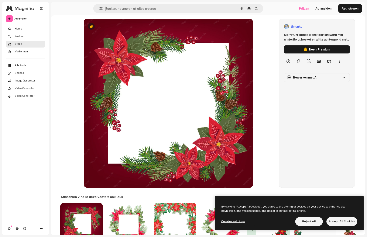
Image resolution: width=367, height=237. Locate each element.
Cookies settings (233, 221)
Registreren (350, 8)
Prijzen (304, 8)
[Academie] (17, 228)
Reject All (309, 221)
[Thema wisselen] (24, 228)
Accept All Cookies (342, 221)
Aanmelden (323, 8)
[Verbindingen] (9, 228)
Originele (111, 27)
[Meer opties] (339, 61)
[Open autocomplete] (99, 8)
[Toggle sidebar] (41, 8)
